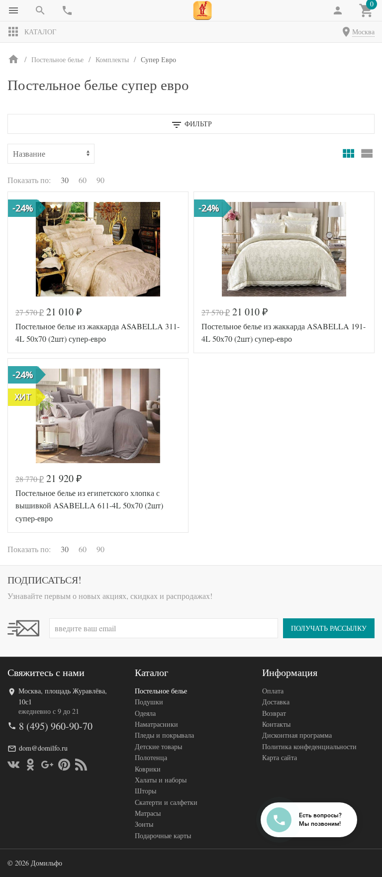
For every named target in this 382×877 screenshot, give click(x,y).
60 (83, 180)
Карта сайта (279, 757)
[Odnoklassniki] (30, 765)
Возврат (274, 713)
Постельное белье (161, 690)
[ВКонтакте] (13, 765)
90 (100, 180)
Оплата (273, 690)
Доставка (275, 701)
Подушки (149, 701)
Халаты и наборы (161, 779)
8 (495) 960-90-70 (56, 726)
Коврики (148, 769)
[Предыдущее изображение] (21, 415)
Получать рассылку (329, 628)
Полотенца (151, 757)
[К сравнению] (148, 203)
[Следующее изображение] (175, 415)
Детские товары (158, 746)
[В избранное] (170, 203)
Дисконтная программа (297, 735)
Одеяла (145, 713)
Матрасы (148, 813)
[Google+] (47, 765)
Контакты (276, 724)
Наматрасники (156, 724)
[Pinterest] (64, 765)
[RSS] (81, 765)
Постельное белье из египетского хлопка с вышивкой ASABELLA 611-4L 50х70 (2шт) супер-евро (89, 505)
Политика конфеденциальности (309, 746)
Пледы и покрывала (164, 735)
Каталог (40, 31)
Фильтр (197, 123)
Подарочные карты (163, 835)
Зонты (144, 824)
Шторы (145, 790)
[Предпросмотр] (98, 249)
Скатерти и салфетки (166, 802)
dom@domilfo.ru (43, 748)
